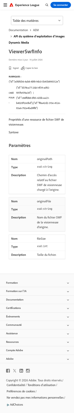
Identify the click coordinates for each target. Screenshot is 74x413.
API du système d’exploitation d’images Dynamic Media (37, 39)
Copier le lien (31, 68)
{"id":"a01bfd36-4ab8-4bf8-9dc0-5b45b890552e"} (34, 81)
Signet (16, 68)
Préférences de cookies (21, 391)
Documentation (18, 30)
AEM (36, 30)
